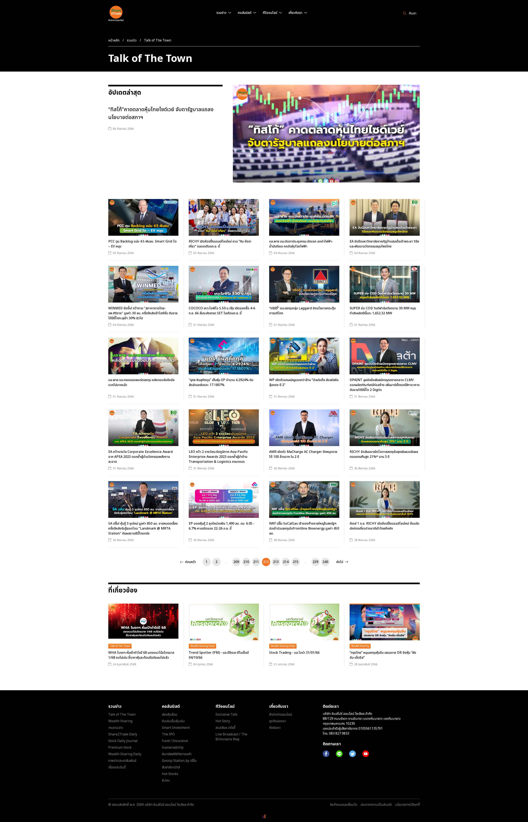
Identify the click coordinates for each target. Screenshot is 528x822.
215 (295, 561)
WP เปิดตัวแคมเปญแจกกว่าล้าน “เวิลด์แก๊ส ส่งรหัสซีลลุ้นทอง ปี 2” (303, 382)
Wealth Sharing (360, 646)
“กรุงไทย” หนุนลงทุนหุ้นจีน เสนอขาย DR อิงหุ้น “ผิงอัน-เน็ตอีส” (383, 655)
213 (276, 561)
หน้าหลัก (113, 40)
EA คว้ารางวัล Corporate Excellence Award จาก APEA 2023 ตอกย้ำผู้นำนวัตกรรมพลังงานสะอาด (140, 456)
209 (236, 561)
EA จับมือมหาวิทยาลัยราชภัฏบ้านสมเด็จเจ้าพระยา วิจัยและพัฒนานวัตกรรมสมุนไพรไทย (384, 244)
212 (266, 561)
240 (325, 561)
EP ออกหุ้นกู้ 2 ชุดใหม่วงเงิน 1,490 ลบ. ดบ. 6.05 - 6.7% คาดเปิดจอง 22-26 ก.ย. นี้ (222, 526)
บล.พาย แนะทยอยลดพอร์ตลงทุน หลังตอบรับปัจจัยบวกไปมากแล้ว (141, 382)
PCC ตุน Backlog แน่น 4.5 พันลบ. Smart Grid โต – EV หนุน (142, 244)
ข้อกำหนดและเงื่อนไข (343, 804)
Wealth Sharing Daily (202, 646)
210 (246, 561)
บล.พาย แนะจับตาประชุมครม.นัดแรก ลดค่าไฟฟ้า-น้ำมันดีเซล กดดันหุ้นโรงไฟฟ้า (301, 244)
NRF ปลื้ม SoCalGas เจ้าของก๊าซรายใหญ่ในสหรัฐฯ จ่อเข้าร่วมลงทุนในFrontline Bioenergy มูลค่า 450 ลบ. (304, 528)
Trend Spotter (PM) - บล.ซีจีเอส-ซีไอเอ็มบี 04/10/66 (219, 655)
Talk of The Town (157, 40)
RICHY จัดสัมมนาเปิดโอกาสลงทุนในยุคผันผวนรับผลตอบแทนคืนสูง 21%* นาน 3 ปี (384, 454)
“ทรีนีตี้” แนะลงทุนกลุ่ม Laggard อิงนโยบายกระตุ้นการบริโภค (302, 311)
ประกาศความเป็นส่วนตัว (376, 804)
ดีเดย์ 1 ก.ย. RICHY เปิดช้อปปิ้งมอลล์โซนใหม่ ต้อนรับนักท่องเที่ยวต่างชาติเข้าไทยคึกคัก (384, 526)
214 (286, 561)
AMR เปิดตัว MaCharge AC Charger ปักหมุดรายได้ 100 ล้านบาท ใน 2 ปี (303, 454)
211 (256, 561)
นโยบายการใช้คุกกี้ (407, 804)
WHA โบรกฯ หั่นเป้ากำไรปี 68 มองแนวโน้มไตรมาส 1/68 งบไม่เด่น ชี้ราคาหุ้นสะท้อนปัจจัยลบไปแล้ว (141, 655)
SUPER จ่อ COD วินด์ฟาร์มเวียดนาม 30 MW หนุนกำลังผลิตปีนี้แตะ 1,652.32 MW (383, 311)
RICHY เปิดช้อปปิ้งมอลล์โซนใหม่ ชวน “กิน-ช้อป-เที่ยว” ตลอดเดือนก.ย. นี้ (220, 244)
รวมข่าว (132, 40)
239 (315, 561)
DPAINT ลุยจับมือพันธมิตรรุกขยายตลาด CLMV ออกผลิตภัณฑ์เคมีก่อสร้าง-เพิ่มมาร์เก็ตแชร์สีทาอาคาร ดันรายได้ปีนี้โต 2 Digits (385, 385)
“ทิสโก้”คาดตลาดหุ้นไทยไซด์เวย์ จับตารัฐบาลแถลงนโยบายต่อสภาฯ (160, 113)
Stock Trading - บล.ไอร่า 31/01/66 (294, 652)
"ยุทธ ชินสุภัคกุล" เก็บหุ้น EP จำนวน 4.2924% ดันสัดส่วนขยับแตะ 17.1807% (221, 382)
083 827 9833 (339, 733)
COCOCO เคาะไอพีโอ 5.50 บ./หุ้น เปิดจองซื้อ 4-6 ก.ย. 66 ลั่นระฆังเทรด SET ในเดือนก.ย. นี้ (222, 311)
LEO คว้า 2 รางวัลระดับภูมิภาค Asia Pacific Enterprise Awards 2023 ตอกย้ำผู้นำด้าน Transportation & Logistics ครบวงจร (218, 456)
